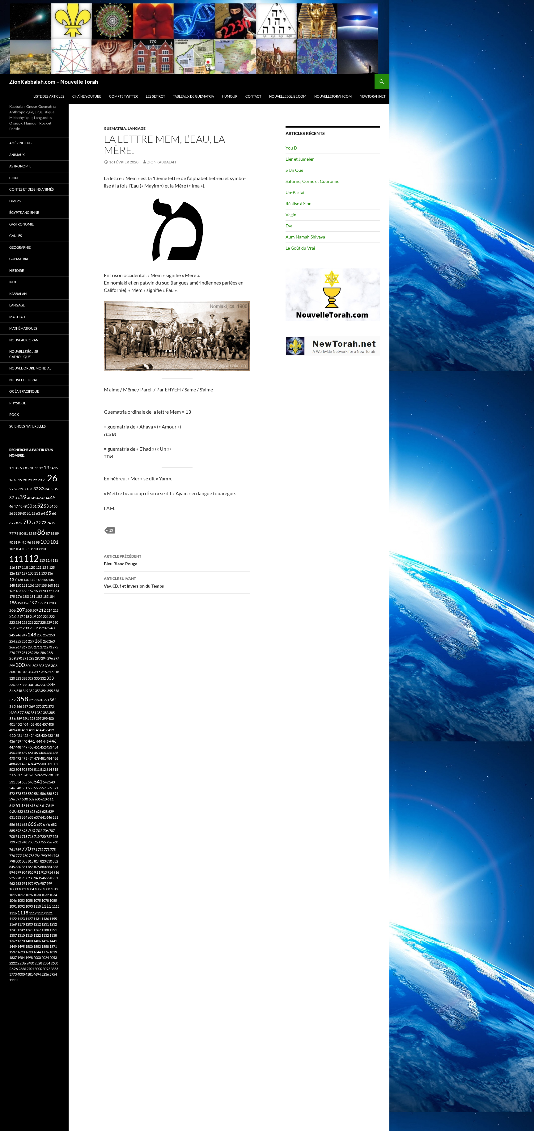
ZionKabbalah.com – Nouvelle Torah (53, 81)
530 (56, 775)
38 (17, 498)
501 (49, 764)
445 (46, 741)
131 (37, 573)
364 (53, 700)
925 (12, 878)
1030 (37, 895)
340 (31, 684)
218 (26, 616)
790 (44, 856)
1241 (13, 930)
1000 (13, 889)
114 (48, 560)
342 (37, 685)
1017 (21, 895)
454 (55, 747)
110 (43, 549)
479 (37, 758)
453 (49, 747)
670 (39, 824)
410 (18, 730)
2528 (38, 963)
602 (31, 799)
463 (37, 753)
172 (49, 591)
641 (43, 817)
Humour (229, 96)
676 (46, 824)
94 (20, 542)
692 (18, 831)
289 (12, 658)
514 (49, 769)
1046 (13, 900)
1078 (45, 900)
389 (19, 718)
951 (55, 878)
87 (48, 533)
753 (37, 842)
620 (13, 811)
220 (39, 616)
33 (41, 488)
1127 (29, 919)
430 (44, 735)
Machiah (17, 317)
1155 (53, 919)
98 (33, 542)
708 (12, 836)
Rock (14, 414)
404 (25, 724)
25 (44, 480)
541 (38, 781)
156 (31, 585)
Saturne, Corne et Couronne (312, 181)
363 (45, 700)
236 (38, 628)
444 (39, 741)
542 (46, 782)
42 (38, 498)
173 (56, 591)
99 (38, 542)
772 (40, 849)
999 (49, 883)
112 (31, 558)
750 (30, 842)
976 (37, 883)
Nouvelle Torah (23, 380)
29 (21, 489)
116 (12, 567)
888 (55, 867)
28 (16, 489)
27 (11, 489)
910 (30, 872)
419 (51, 730)
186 (13, 602)
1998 (29, 958)
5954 (53, 974)
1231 (45, 924)
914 (50, 872)
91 (15, 542)
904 (24, 872)
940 (37, 878)
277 (18, 653)
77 (11, 533)
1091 (13, 906)
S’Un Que (294, 170)
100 (44, 541)
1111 (46, 906)
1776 (45, 952)
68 (16, 523)
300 (20, 665)
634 (24, 817)
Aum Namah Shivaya (305, 236)
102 (12, 549)
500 (43, 764)
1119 (32, 913)
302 (35, 666)
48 (20, 506)
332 (43, 678)
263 (52, 641)
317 (50, 672)
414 (38, 730)
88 (52, 533)
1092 (21, 906)
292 (31, 658)
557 (43, 788)
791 (50, 856)
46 (11, 506)
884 (49, 867)
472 (18, 758)
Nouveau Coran (23, 340)
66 (54, 513)
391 (26, 718)
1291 (53, 930)
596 (12, 799)
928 (18, 878)
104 (18, 549)
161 (56, 585)
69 (20, 523)
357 (12, 700)
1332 (45, 935)
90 (11, 542)
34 (47, 489)
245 (12, 635)
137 (13, 579)
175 (12, 596)
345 (52, 684)
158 (44, 585)
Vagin (291, 214)
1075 (37, 900)
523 (31, 775)
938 (30, 878)
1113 (55, 906)
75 (53, 523)
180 (26, 596)
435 (56, 735)
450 (30, 747)
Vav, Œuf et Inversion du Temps (134, 582)
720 (43, 836)
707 (52, 831)
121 (38, 567)
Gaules (15, 236)
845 (12, 867)
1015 (13, 895)
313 (24, 672)
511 (37, 769)
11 (37, 468)
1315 (29, 935)
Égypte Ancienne (24, 212)
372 (45, 706)
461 (30, 753)
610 (44, 799)
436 (12, 741)
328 (24, 678)
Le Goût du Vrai (300, 248)
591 (55, 793)
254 (12, 641)
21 (30, 480)
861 (24, 867)
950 (49, 878)
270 (30, 647)
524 (37, 775)
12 (41, 468)
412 (32, 730)
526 (44, 775)
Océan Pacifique (24, 391)
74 (49, 523)
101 (54, 542)
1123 (21, 919)
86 (41, 532)
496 (37, 764)
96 (29, 542)
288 (49, 653)
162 (12, 591)
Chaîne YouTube (86, 96)
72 (38, 522)
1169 (13, 924)
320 (12, 678)
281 (24, 653)
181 (32, 596)
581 (37, 793)
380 (27, 713)
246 (18, 635)
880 (43, 867)
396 (32, 718)
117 (18, 567)
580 (30, 793)
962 (12, 883)
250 (39, 635)
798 (12, 861)
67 (11, 523)
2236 (21, 963)
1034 (53, 895)
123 (45, 567)
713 (24, 836)
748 (24, 842)
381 (33, 713)
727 (49, 836)
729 (12, 842)
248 (32, 634)
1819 (53, 952)
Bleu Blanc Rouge (122, 560)
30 (25, 489)
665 (24, 824)
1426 (45, 941)
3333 (54, 969)
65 (48, 513)
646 (49, 817)
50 (29, 506)
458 (18, 753)
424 (31, 735)
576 (24, 793)
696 (24, 831)
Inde (13, 282)
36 (55, 489)
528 (50, 775)
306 (54, 665)
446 (53, 741)
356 (56, 691)
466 (49, 753)
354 (44, 691)
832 (55, 861)
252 (46, 635)
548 (18, 788)
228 (43, 622)
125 (52, 567)
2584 (46, 963)
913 (44, 872)
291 (25, 658)
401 (12, 724)
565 (49, 788)
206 (12, 610)
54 (51, 506)
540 (30, 782)
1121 (49, 913)
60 (24, 513)
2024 (45, 958)
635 (30, 817)
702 (39, 830)
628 (45, 811)
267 (18, 647)
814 (37, 861)
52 (40, 505)
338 (24, 685)
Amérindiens (20, 143)
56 (11, 513)
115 (55, 560)
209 (35, 610)
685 (12, 831)
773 (46, 849)
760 (55, 842)
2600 (54, 963)
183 (46, 596)
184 (52, 596)
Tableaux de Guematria (193, 96)
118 (25, 567)
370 (38, 706)
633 (18, 817)
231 (12, 628)
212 (42, 610)
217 (20, 616)
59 (20, 513)
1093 (29, 906)
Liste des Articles (48, 96)
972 (30, 883)
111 (16, 558)
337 (18, 685)
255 (18, 641)
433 (50, 735)
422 (25, 735)
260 (38, 641)
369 (32, 706)
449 (24, 747)
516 (12, 775)
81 (26, 533)
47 (16, 506)
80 (21, 533)
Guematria (115, 128)
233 (26, 628)
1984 (21, 958)
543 (52, 782)
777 (18, 855)
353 (37, 691)
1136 (45, 919)
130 (30, 573)
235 (32, 628)
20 (25, 480)
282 (30, 653)
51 (34, 506)
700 (31, 830)
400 (51, 718)
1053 (21, 900)
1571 (53, 946)
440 (24, 741)
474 (30, 758)
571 (55, 788)
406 (38, 724)
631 (12, 817)
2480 (30, 963)
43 (43, 498)
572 (12, 793)
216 (13, 616)
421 (19, 735)
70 (27, 521)
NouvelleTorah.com (333, 96)
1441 (53, 941)
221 (46, 616)
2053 (53, 958)
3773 (13, 974)
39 (23, 496)
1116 (13, 913)
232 (19, 628)
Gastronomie (21, 224)
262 (46, 641)
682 (54, 824)
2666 (22, 969)
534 (18, 782)
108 (37, 549)
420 (12, 735)
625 (32, 811)
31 (30, 489)
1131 (37, 919)
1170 (21, 924)
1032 (45, 895)
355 (50, 691)
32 (35, 488)
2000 (37, 958)
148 (12, 585)
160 (50, 585)
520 (25, 775)
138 (20, 580)
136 (50, 573)
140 (26, 580)
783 (31, 856)
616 (38, 806)
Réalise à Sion (299, 203)
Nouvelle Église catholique (23, 354)
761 (12, 849)
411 (25, 730)
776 (12, 856)
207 (20, 610)
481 (43, 758)
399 (45, 718)
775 (53, 849)
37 (11, 497)
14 (51, 468)
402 (18, 724)
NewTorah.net (372, 96)
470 (12, 758)
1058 (29, 900)
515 (55, 769)
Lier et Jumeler (300, 159)
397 (38, 718)
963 (18, 883)
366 (19, 706)
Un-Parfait (296, 192)
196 (26, 603)
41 (34, 498)
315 (37, 671)
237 (45, 628)
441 (31, 741)
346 (12, 690)
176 (18, 596)
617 (45, 806)
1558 (45, 946)
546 (12, 788)
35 (51, 489)
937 (24, 878)
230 (55, 622)
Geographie (20, 247)
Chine (14, 178)
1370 (21, 941)
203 (53, 603)
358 (22, 698)
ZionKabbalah (161, 162)
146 (51, 580)
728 (55, 836)
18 (15, 480)
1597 (13, 952)
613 (19, 805)
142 (32, 580)
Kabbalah (18, 294)
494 (30, 764)
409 (12, 730)
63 (38, 513)
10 (32, 468)
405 (31, 724)
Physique (17, 403)
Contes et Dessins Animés (31, 189)
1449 (13, 946)
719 (37, 836)
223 (12, 622)
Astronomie (20, 166)
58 (15, 513)
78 (16, 533)
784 (37, 856)
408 (51, 724)
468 (55, 753)
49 (25, 506)
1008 (46, 889)
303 (41, 666)
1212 (37, 924)
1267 (37, 930)
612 (12, 806)
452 (43, 747)
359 (32, 700)
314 (30, 672)
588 (49, 793)
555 (37, 788)
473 (24, 758)
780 (25, 856)
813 (30, 861)
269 (24, 647)
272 (43, 647)
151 (24, 585)
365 (12, 706)
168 (37, 591)
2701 (30, 969)
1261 (29, 930)
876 (37, 867)
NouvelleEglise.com (287, 96)
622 (20, 811)
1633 (29, 952)
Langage (137, 128)
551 (24, 788)
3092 (46, 969)
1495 (21, 946)
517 (19, 775)
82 (30, 533)
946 (43, 878)
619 (51, 806)
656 (12, 824)
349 (25, 691)
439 (18, 741)
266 (12, 647)
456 (12, 753)
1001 (22, 889)
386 (12, 718)
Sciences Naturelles (27, 426)
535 (24, 782)
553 (30, 788)
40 (29, 498)
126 (12, 573)
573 (18, 793)
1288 (45, 930)
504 (18, 769)
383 (46, 713)
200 (46, 603)
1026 (29, 895)
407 (45, 724)
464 (43, 753)
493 (24, 764)
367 (25, 706)
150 (18, 585)
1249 (21, 930)
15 (56, 468)
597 (18, 799)
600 (25, 799)
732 (18, 842)
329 (30, 678)
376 (13, 712)
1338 (53, 935)
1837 (13, 958)
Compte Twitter (123, 96)
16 (11, 480)
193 (20, 603)
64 (43, 513)
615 (32, 806)
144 (45, 580)
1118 (22, 912)
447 (12, 747)
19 (20, 480)
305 (47, 666)
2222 (13, 963)
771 (34, 849)
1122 (13, 919)
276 (12, 653)
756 (49, 842)
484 (49, 758)
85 (34, 533)
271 (37, 647)
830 (49, 861)
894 (12, 872)
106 (30, 549)
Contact (253, 96)
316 (44, 672)
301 (28, 665)
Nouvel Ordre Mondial (30, 368)
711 (18, 836)
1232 (53, 924)
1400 (29, 941)
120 (32, 567)
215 (55, 610)
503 (12, 769)
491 (18, 764)
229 (49, 622)
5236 (45, 974)
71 (33, 523)
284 (37, 653)
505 (24, 769)
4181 (29, 974)
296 (50, 658)
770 (26, 849)
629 (51, 811)
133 (44, 573)
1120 (40, 913)
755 (43, 842)
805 (24, 861)
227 (37, 622)
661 (18, 824)
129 (24, 573)
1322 (37, 935)
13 (111, 530)
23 (40, 480)
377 (20, 712)
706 (46, 831)
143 (38, 580)
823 (43, 861)
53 (46, 506)
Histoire (16, 270)
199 (40, 603)
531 (12, 782)
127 (18, 573)
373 (51, 706)
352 (31, 691)
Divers (15, 201)
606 (37, 799)
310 (18, 672)
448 (18, 747)
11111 (14, 980)
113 (42, 560)
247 (24, 635)
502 (55, 764)
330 (37, 678)
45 (53, 497)
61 (29, 513)
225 (24, 622)
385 (52, 713)
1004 (30, 889)
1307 (13, 935)
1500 (29, 946)
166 (24, 591)
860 (18, 867)
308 (12, 672)
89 (57, 533)
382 (39, 713)
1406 (37, 941)
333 (50, 678)
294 (44, 658)
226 (30, 622)
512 (43, 769)
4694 (37, 974)
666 (32, 824)
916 (56, 872)
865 (30, 867)
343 (44, 685)
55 (55, 506)
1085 (53, 900)
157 (37, 585)
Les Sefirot (155, 96)
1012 (54, 889)
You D (291, 147)
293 (37, 658)
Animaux (17, 155)
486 (55, 758)
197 (33, 603)
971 (24, 883)
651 (55, 817)
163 (18, 591)
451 (37, 747)
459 (24, 753)
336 (12, 685)
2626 (13, 969)
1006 (38, 889)
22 (35, 480)
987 (43, 883)
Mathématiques (23, 328)
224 (18, 622)
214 (49, 610)
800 (18, 861)
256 (24, 641)
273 (49, 647)
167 (30, 591)
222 (52, 616)
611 (50, 799)
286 (43, 653)
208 (28, 610)
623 (26, 811)
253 (52, 635)
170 (43, 591)
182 (39, 596)
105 (24, 549)
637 (37, 817)
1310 (21, 935)
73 (43, 522)
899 (18, 872)
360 (39, 700)
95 (24, 542)
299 (12, 666)
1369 (13, 941)
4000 (21, 974)
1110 (37, 906)
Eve (289, 225)
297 (56, 658)
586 (43, 793)
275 (55, 647)
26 (52, 477)
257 (31, 641)
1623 (21, 952)
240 (51, 628)
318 (56, 672)
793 (56, 856)
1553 (37, 946)
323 (18, 678)
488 (12, 764)
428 (37, 735)
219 (33, 616)
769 (18, 849)
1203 (29, 924)
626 (38, 811)
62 (33, 513)
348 (19, 691)
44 (47, 498)
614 (26, 806)
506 (30, 769)
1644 (37, 952)
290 (19, 658)
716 (30, 836)
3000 (38, 969)
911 (37, 872)
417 (45, 730)
